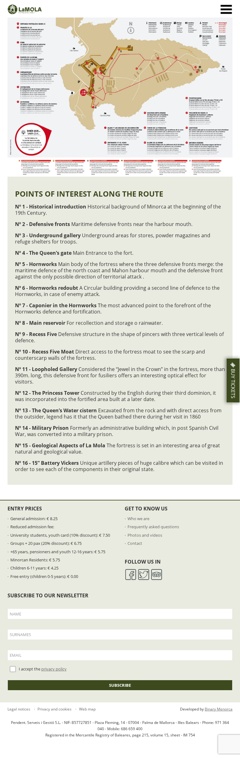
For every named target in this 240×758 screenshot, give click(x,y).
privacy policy (54, 669)
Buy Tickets (233, 382)
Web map (87, 709)
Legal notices (19, 709)
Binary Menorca (218, 709)
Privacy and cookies (54, 709)
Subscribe (120, 685)
